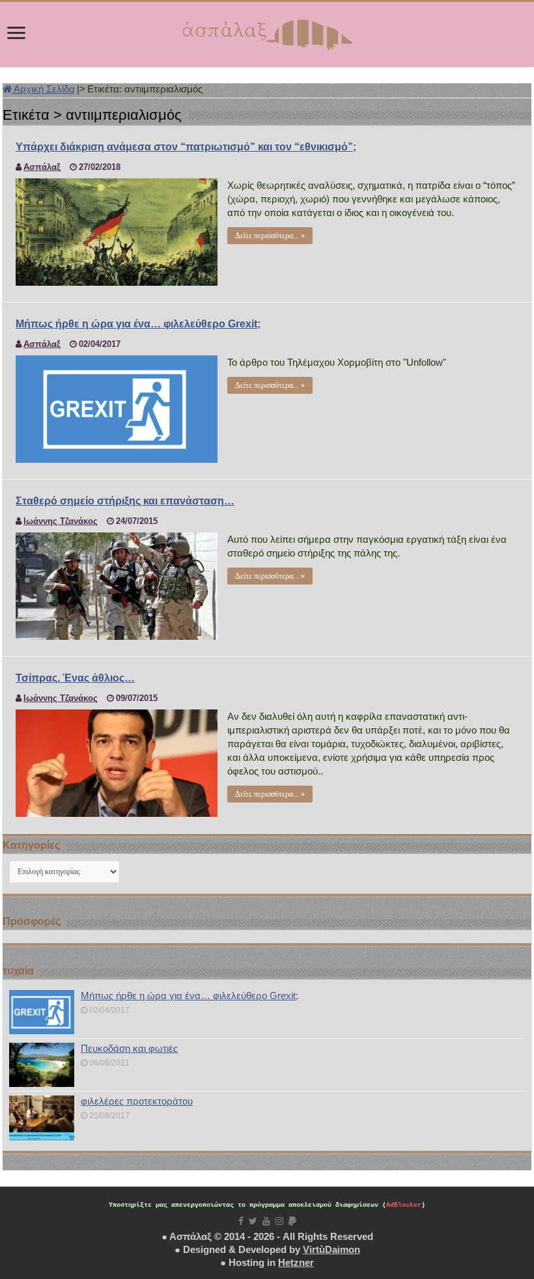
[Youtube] (266, 1221)
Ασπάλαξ (42, 167)
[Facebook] (241, 1221)
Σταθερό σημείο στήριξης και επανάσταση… (125, 500)
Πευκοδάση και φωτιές (129, 1048)
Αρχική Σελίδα (43, 88)
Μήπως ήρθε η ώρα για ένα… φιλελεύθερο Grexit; (138, 323)
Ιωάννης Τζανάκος (60, 521)
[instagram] (279, 1221)
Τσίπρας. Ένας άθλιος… (75, 677)
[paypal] (292, 1221)
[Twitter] (253, 1221)
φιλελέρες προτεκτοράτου (137, 1101)
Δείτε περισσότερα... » (270, 235)
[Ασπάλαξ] (267, 32)
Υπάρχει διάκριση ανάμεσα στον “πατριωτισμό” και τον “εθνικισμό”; (186, 146)
